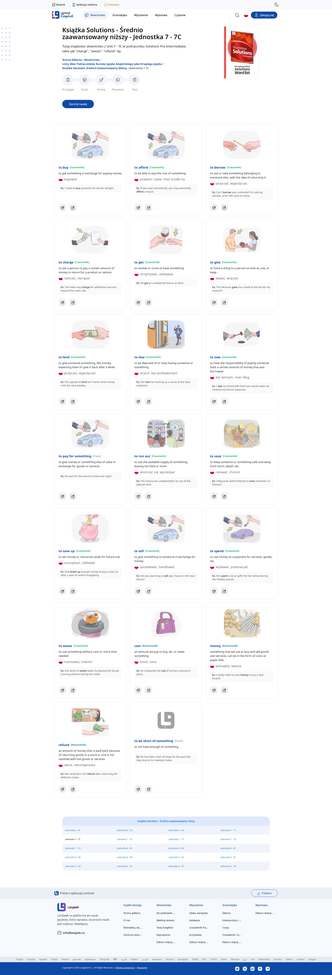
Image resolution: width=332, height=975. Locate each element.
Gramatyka (229, 905)
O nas (126, 920)
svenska (278, 959)
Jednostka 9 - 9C (228, 857)
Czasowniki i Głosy (232, 934)
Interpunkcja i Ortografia (232, 920)
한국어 (214, 959)
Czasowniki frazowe (199, 927)
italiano (65, 959)
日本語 (195, 959)
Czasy (225, 927)
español (43, 959)
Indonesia (157, 959)
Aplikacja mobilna (86, 4)
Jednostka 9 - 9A (176, 857)
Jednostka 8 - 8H (125, 857)
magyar (312, 959)
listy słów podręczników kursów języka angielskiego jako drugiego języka (112, 64)
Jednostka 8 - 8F (228, 848)
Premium (113, 4)
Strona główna (72, 59)
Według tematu (165, 920)
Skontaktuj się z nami (133, 927)
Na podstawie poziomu (166, 913)
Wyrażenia (196, 905)
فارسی (145, 959)
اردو (245, 959)
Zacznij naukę (78, 104)
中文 (204, 959)
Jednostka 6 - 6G (125, 830)
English (19, 959)
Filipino (134, 959)
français (31, 959)
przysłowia (195, 934)
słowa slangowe (198, 913)
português (183, 959)
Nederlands (264, 959)
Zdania (226, 913)
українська (90, 959)
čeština (289, 959)
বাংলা (252, 959)
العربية (124, 959)
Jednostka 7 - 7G (228, 839)
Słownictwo (92, 59)
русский (77, 959)
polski (224, 959)
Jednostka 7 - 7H (73, 848)
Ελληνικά (235, 959)
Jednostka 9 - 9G (228, 866)
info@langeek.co (74, 933)
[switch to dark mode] (276, 4)
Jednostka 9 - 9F (176, 866)
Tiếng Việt (104, 959)
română (300, 959)
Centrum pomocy (133, 934)
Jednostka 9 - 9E (124, 866)
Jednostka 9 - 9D (73, 866)
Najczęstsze (163, 934)
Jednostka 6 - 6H (176, 830)
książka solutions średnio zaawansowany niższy (94, 68)
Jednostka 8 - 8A (124, 848)
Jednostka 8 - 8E (176, 848)
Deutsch (170, 959)
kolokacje (194, 920)
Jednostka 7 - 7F (176, 839)
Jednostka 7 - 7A (228, 830)
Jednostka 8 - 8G (73, 857)
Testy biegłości (164, 927)
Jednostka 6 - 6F (72, 830)
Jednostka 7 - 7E (124, 839)
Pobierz (267, 893)
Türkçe (54, 959)
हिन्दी (115, 959)
